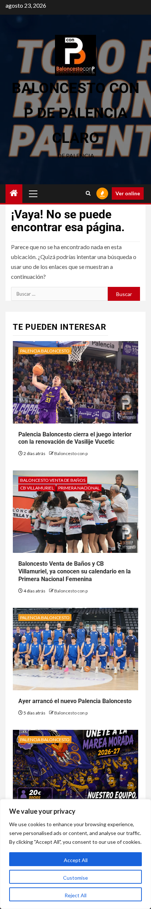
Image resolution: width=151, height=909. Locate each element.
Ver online (127, 193)
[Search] (88, 193)
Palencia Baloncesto (45, 351)
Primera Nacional (79, 488)
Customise (75, 878)
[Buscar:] (59, 294)
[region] (75, 854)
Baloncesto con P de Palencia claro (75, 113)
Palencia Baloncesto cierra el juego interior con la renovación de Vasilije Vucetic (75, 438)
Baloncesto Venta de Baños (52, 480)
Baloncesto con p (71, 453)
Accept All (76, 860)
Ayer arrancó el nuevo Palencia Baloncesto (75, 701)
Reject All (75, 895)
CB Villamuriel (37, 488)
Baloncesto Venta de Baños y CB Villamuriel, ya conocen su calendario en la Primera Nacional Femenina (74, 571)
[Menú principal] (33, 193)
